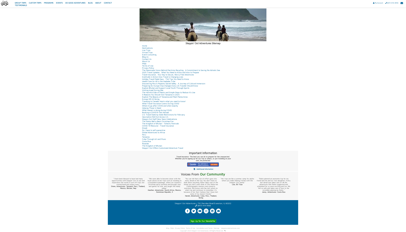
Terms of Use (147, 66)
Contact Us (146, 59)
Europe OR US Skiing (150, 99)
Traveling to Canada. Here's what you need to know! (164, 101)
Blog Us (145, 57)
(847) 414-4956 (204, 205)
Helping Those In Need (151, 108)
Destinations (147, 48)
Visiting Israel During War (152, 90)
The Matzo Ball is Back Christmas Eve (158, 121)
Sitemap (216, 228)
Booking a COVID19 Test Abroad (155, 112)
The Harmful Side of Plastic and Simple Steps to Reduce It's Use (168, 92)
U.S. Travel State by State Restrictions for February (163, 115)
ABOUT (98, 3)
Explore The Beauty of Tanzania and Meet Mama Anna (164, 97)
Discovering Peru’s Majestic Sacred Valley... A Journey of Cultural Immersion (173, 83)
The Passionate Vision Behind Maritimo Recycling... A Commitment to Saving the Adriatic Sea (181, 70)
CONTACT (108, 3)
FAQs (144, 63)
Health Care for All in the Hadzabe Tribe (158, 81)
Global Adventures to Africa (153, 132)
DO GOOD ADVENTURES (75, 3)
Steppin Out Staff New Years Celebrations (159, 119)
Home (144, 46)
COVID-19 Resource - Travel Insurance (158, 126)
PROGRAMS (48, 3)
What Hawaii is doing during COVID (157, 110)
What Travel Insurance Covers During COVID (160, 103)
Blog (167, 228)
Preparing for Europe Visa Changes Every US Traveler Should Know (170, 86)
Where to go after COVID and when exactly (160, 106)
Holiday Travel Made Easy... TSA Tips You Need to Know (165, 79)
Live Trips (146, 50)
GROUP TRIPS (20, 3)
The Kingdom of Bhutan (152, 146)
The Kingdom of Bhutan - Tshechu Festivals (160, 123)
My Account (378, 3)
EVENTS (59, 3)
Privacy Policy (148, 68)
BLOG (90, 3)
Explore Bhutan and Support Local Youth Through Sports (165, 88)
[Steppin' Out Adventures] (4, 3)
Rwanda (145, 143)
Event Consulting (149, 55)
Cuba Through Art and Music (154, 139)
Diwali (144, 128)
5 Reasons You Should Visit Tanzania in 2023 (160, 95)
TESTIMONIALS (21, 5)
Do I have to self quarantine (153, 130)
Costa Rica (146, 141)
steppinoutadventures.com (230, 228)
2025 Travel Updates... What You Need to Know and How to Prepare (170, 72)
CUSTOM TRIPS (35, 3)
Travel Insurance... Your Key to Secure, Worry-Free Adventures (168, 75)
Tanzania (146, 137)
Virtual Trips (147, 52)
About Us (146, 61)
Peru (144, 135)
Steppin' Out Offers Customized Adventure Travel (162, 148)
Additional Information (204, 169)
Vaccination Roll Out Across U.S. (155, 117)
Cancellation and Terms (204, 228)
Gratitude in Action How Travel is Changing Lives (162, 77)
